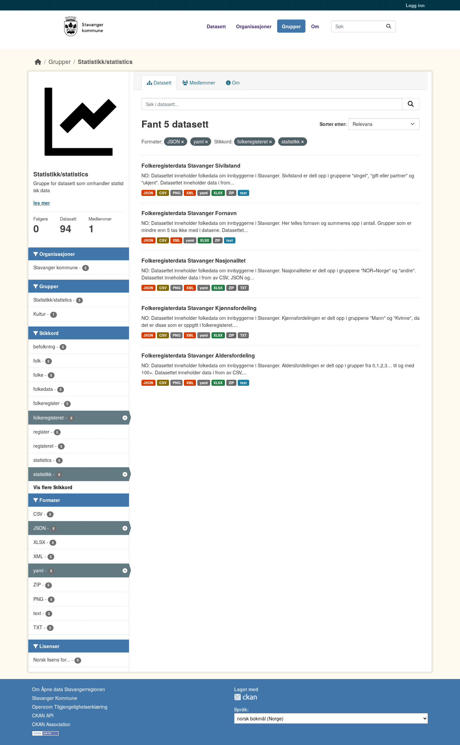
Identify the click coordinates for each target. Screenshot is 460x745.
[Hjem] (38, 61)
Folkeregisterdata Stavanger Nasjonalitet (193, 260)
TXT (243, 287)
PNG (176, 192)
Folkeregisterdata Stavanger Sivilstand (190, 165)
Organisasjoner (253, 26)
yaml (204, 192)
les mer (41, 202)
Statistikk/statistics (105, 61)
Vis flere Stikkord (52, 487)
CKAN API (43, 715)
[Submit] (388, 26)
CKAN (245, 697)
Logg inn (415, 5)
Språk (240, 709)
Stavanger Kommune (54, 698)
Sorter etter (332, 124)
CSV (163, 192)
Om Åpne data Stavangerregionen (68, 689)
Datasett (216, 26)
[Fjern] (182, 141)
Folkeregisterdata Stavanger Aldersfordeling (198, 355)
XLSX (218, 192)
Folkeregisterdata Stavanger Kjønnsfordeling (199, 308)
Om (315, 26)
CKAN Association (51, 724)
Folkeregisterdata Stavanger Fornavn (189, 213)
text (243, 192)
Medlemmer (201, 82)
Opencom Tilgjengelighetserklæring (69, 706)
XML (190, 192)
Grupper (291, 26)
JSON (148, 192)
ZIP (231, 192)
